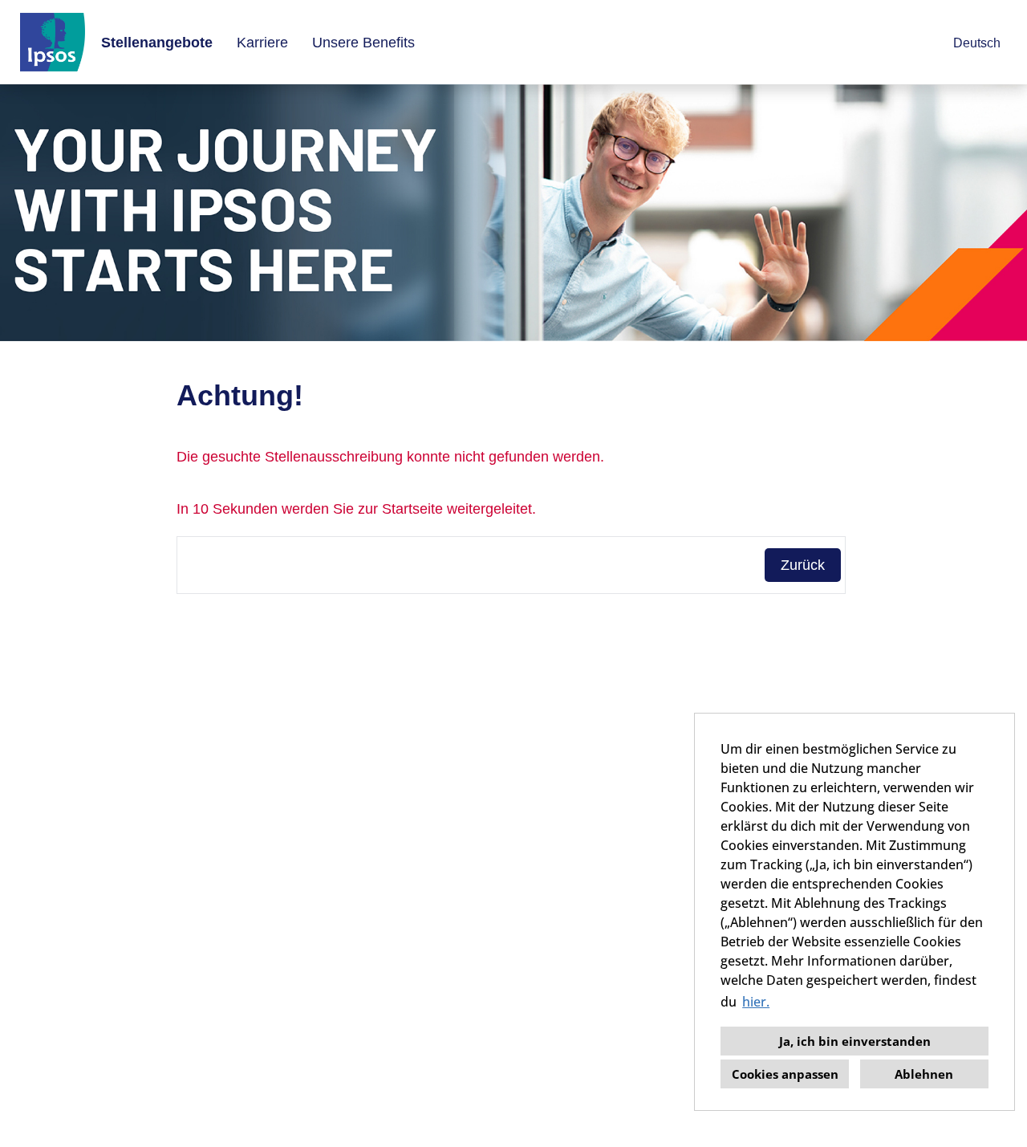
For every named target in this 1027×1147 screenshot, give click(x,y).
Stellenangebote (157, 43)
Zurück (803, 565)
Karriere (262, 43)
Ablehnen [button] (924, 1074)
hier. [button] (755, 1002)
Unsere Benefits (363, 43)
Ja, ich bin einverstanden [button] (855, 1041)
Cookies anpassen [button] (785, 1074)
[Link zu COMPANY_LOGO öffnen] (52, 42)
